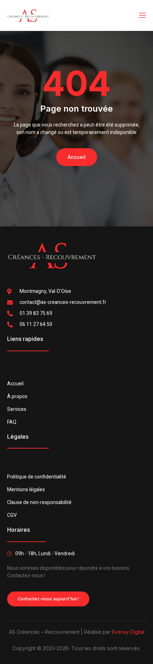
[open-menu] (142, 15)
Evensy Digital (128, 632)
